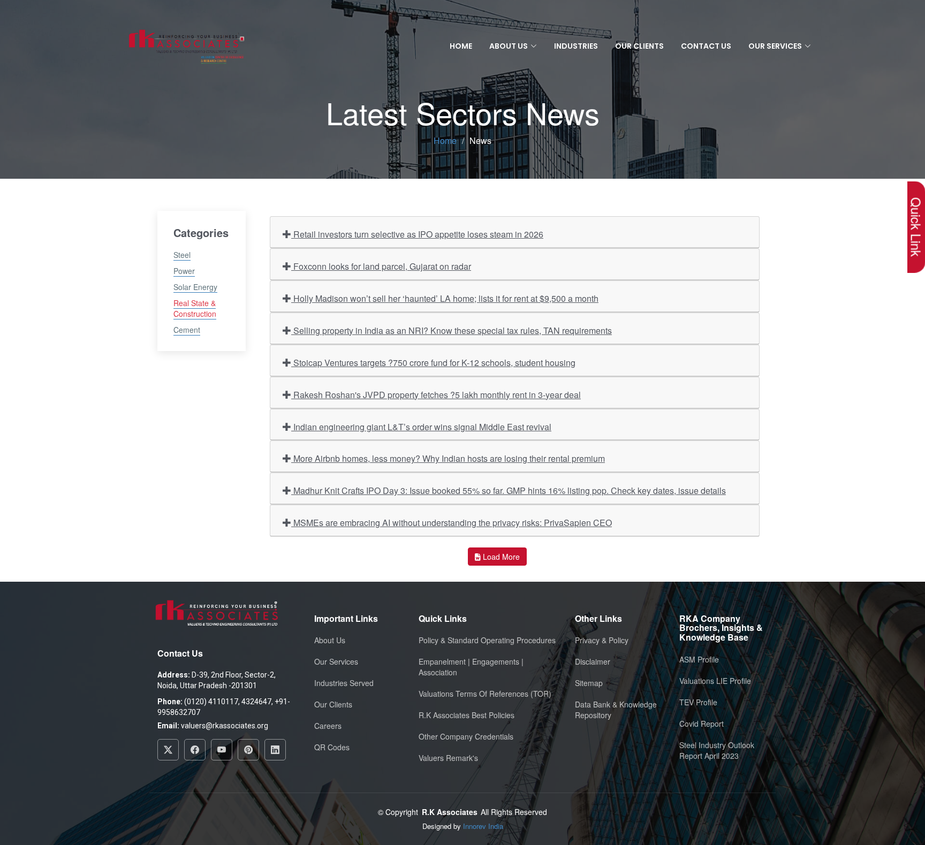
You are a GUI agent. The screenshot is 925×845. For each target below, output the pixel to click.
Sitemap (589, 682)
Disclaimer (592, 661)
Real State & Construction (194, 308)
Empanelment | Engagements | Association (471, 666)
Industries (576, 46)
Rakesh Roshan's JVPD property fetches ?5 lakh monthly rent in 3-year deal (436, 395)
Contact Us (706, 46)
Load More (500, 556)
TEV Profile (698, 702)
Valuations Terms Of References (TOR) (485, 693)
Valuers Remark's (448, 757)
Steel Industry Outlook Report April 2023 (716, 750)
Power (184, 270)
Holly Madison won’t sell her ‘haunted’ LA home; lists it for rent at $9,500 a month (444, 298)
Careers (328, 725)
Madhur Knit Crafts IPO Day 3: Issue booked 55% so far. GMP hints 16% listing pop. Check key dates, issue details (508, 490)
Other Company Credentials (466, 736)
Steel (182, 254)
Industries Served (344, 682)
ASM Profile (699, 659)
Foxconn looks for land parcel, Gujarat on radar (381, 266)
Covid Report (701, 723)
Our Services (336, 661)
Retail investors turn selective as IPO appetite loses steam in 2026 (417, 234)
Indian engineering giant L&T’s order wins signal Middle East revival (421, 427)
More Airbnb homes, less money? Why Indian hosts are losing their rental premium (448, 458)
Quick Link (916, 227)
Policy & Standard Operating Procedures (487, 640)
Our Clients (639, 46)
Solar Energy (195, 286)
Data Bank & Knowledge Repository (616, 709)
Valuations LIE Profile (715, 680)
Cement (186, 329)
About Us (329, 640)
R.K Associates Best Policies (466, 715)
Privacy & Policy (601, 640)
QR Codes (332, 747)
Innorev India (483, 826)
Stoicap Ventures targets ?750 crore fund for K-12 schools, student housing (433, 362)
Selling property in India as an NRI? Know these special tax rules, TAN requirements (451, 330)
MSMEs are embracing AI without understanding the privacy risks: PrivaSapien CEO (451, 522)
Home (461, 46)
